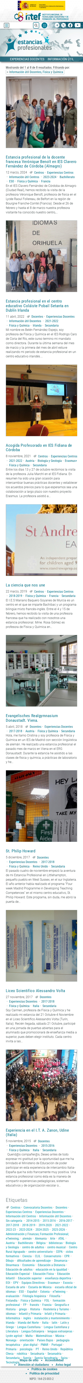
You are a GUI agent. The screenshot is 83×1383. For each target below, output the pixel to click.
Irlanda (37, 325)
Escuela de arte (15, 1287)
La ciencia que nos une (25, 585)
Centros (39, 172)
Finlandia (11, 1300)
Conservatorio (52, 1256)
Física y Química (27, 181)
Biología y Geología (50, 461)
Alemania (41, 1238)
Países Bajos (45, 1340)
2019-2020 (45, 1225)
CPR (66, 1256)
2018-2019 (15, 596)
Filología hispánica (34, 1296)
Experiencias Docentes (60, 316)
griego (23, 1309)
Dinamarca (60, 1260)
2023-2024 (49, 177)
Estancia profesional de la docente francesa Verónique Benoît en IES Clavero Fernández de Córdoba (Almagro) (41, 161)
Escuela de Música (40, 1287)
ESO (11, 181)
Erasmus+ (71, 461)
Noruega (11, 1340)
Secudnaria (37, 1353)
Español (32, 1291)
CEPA (59, 1252)
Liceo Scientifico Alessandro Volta (35, 991)
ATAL (61, 1238)
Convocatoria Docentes (38, 1207)
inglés (27, 1318)
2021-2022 (51, 321)
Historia (35, 1309)
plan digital (30, 1345)
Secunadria (54, 1353)
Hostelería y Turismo (56, 1309)
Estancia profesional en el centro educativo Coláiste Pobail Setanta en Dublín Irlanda (37, 305)
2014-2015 (32, 1221)
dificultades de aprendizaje (34, 1260)
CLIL (38, 1256)
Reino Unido (40, 866)
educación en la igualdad (51, 1269)
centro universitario (40, 1252)
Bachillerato (67, 177)
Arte (52, 1238)
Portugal (57, 1345)
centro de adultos (33, 1247)
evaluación (12, 1296)
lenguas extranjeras (59, 1331)
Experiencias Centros (60, 172)
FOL (46, 1300)
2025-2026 (58, 1229)
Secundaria (52, 325)
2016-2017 (65, 1221)
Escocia (68, 1283)
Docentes (37, 316)
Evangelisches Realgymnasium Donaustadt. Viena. (32, 718)
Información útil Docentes (25, 321)
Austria (29, 461)
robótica (22, 1353)
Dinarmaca (12, 1265)
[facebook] (70, 25)
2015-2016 (47, 1146)
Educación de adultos (19, 1269)
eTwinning (59, 1291)
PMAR (44, 1345)
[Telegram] (57, 25)
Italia (36, 1006)
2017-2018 (15, 731)
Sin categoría (14, 1221)
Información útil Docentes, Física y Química (36, 72)
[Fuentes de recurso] (44, 25)
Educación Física (43, 1274)
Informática (13, 1318)
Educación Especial (18, 1274)
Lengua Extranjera (32, 1331)
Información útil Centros (24, 177)
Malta (29, 1336)
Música (59, 1336)
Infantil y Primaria (30, 1314)
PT (37, 1349)
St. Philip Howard (20, 851)
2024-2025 (42, 1229)
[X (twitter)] (63, 25)
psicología (26, 1349)
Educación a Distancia (51, 1265)
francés (34, 1305)
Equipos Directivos (33, 1283)
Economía (28, 1265)
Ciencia (27, 1256)
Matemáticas (44, 1336)
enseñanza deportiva (58, 1278)
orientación (27, 1340)
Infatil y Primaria (55, 1314)
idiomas (11, 1314)
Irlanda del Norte (28, 1322)
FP (24, 1305)
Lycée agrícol (14, 1336)
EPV (15, 1283)
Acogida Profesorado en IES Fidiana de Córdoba (39, 447)
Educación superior (30, 1278)
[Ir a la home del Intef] (41, 16)
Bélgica (41, 1243)
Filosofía (54, 1296)
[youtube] (77, 25)
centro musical (56, 1247)
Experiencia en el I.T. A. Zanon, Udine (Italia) (37, 1132)
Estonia (45, 1291)
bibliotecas (56, 1243)
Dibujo (10, 1260)
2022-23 (11, 1229)
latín (54, 1322)
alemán (27, 1238)
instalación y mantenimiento (52, 1318)
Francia (45, 181)
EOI (8, 1283)
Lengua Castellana (29, 1327)
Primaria (11, 1349)
